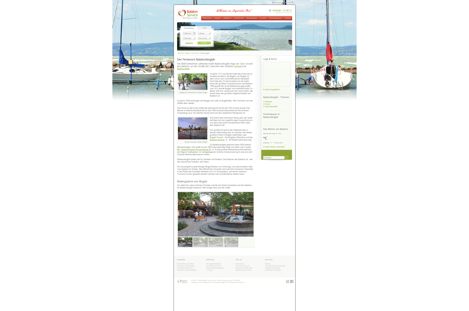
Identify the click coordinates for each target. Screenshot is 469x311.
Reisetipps (252, 18)
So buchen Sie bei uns (213, 266)
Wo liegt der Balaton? (213, 264)
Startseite (207, 18)
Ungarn (217, 18)
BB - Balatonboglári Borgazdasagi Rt (194, 149)
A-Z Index (209, 270)
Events (263, 18)
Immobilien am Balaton (273, 270)
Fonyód (237, 66)
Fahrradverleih (271, 106)
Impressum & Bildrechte (244, 268)
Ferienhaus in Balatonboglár (187, 270)
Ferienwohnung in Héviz (185, 268)
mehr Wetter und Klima (275, 146)
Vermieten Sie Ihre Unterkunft (275, 266)
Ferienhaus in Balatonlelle (186, 266)
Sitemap (268, 264)
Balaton (227, 18)
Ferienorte (239, 18)
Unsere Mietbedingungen (215, 268)
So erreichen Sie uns (242, 266)
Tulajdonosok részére (272, 268)
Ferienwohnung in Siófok (185, 264)
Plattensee (195, 282)
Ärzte (267, 104)
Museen (268, 101)
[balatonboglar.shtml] (286, 157)
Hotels (288, 18)
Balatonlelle (183, 68)
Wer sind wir (240, 264)
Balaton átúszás (217, 139)
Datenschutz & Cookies (244, 270)
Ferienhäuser (276, 18)
